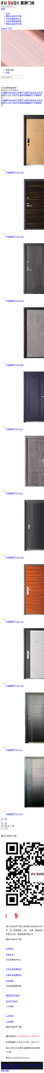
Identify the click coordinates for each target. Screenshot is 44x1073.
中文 (10, 28)
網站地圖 (5, 1065)
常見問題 (10, 981)
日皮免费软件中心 (14, 19)
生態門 (27, 93)
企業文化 (10, 955)
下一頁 (4, 823)
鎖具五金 (34, 93)
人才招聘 (10, 1022)
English (4, 28)
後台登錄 (13, 1065)
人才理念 (10, 1016)
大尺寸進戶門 (13, 95)
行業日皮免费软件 (14, 975)
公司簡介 (10, 949)
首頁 (8, 13)
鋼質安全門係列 (13, 995)
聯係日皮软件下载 (14, 24)
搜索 (3, 9)
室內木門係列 (12, 1001)
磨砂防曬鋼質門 (27, 95)
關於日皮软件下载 (14, 16)
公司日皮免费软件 (14, 969)
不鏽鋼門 (5, 93)
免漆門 (21, 93)
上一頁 (4, 819)
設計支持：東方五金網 (27, 1065)
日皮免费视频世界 (14, 21)
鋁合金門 (13, 93)
